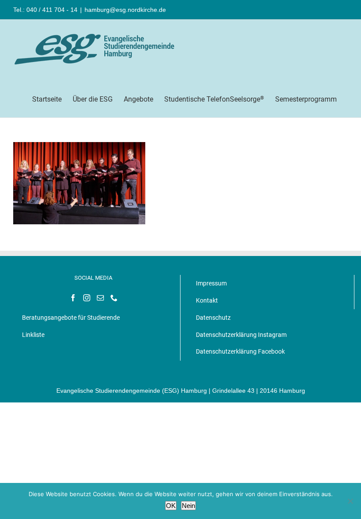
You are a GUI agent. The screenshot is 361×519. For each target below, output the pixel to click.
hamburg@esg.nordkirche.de (125, 9)
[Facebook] (73, 297)
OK (171, 505)
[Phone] (114, 297)
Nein (188, 505)
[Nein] (350, 501)
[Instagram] (86, 297)
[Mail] (100, 297)
